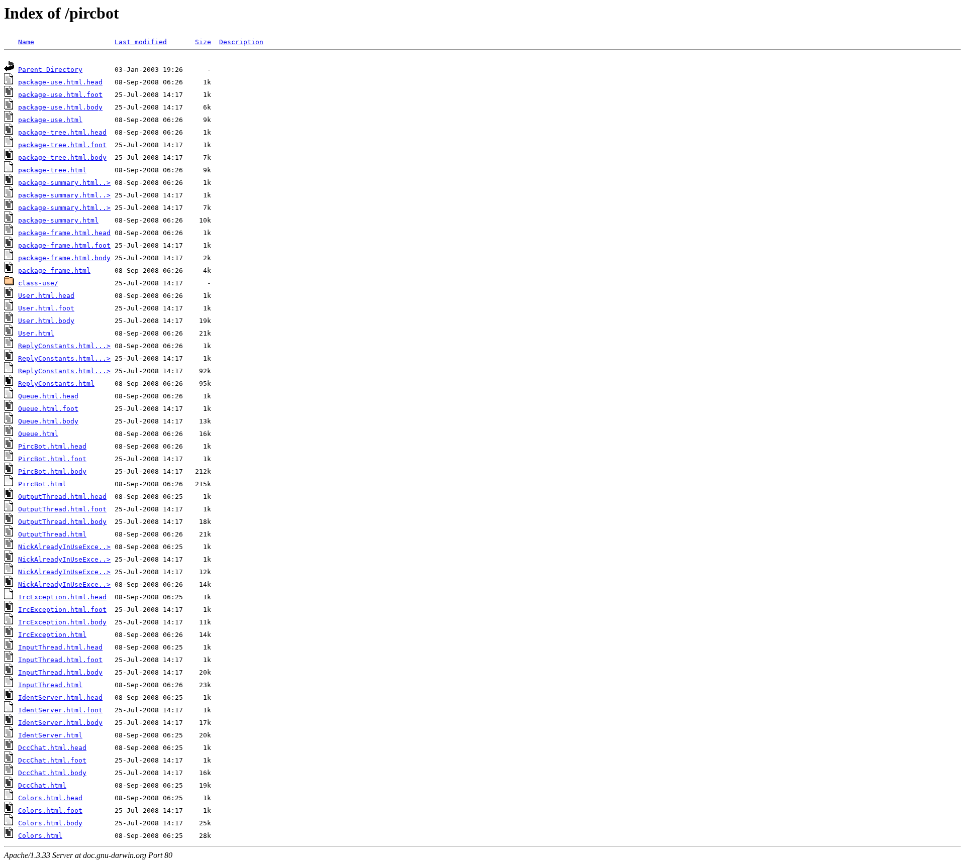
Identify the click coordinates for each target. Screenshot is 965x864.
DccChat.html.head (52, 747)
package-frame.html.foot (64, 245)
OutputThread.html (52, 534)
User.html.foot (46, 308)
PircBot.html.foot (52, 459)
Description (241, 42)
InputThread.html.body (60, 672)
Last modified (141, 42)
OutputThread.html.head (62, 496)
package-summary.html (58, 220)
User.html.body (46, 321)
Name (26, 42)
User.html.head (46, 295)
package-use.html (50, 120)
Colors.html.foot (50, 810)
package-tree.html (52, 170)
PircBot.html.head (52, 446)
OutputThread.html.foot (62, 509)
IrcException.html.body (62, 622)
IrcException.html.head (62, 597)
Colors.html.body (50, 823)
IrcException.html (52, 634)
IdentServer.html (50, 735)
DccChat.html (42, 785)
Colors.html (40, 835)
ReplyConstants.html (56, 383)
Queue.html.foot (48, 408)
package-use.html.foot (60, 94)
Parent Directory (50, 69)
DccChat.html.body (52, 773)
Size (203, 42)
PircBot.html (42, 484)
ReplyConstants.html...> (64, 346)
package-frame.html (54, 270)
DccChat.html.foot (52, 760)
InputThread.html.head (60, 647)
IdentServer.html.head (60, 697)
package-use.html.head (60, 82)
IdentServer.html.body (60, 722)
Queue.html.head (48, 396)
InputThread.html (50, 685)
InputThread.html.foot (60, 660)
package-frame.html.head (64, 233)
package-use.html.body (60, 107)
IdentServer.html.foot (60, 710)
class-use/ (38, 283)
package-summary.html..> (64, 182)
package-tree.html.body (62, 157)
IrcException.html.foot (62, 609)
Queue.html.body (48, 421)
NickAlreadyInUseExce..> (64, 547)
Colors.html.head (50, 798)
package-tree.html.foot (62, 145)
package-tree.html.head (62, 132)
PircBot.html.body (52, 471)
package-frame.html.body (64, 258)
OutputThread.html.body (62, 521)
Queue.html (38, 434)
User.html (36, 333)
